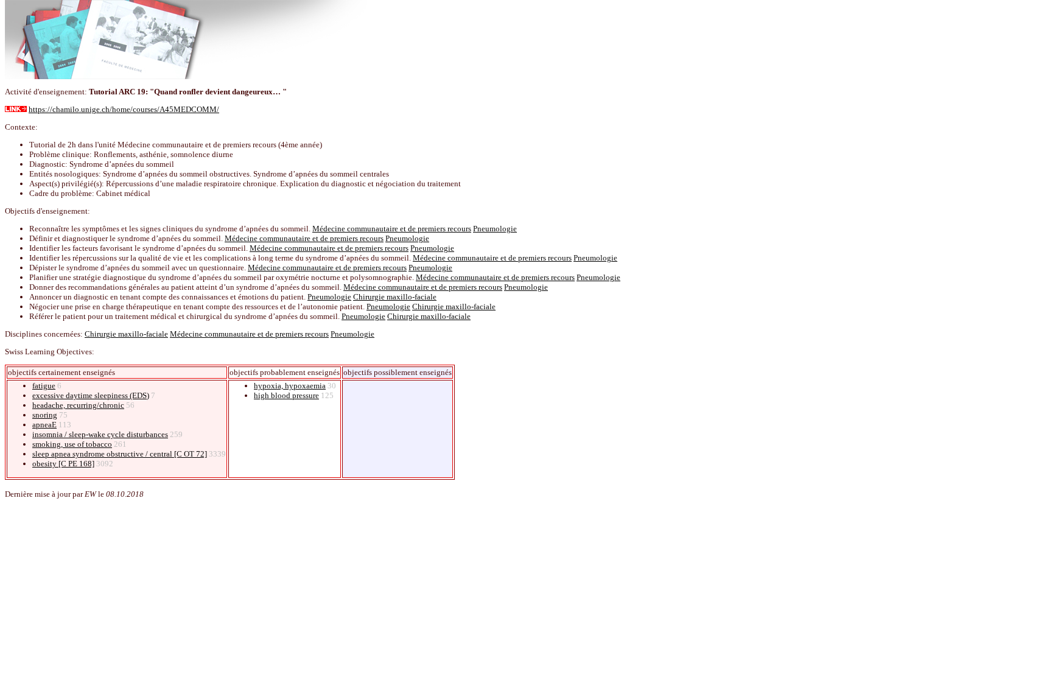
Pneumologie (495, 228)
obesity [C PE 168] (63, 463)
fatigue (43, 385)
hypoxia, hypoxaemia (290, 385)
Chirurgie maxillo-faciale (395, 296)
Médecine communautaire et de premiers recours (391, 228)
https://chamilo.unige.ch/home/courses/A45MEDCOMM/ (124, 109)
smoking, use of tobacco (72, 444)
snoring (44, 414)
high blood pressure (286, 395)
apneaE (44, 424)
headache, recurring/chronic (78, 405)
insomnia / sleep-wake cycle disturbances (100, 434)
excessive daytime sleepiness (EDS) (90, 395)
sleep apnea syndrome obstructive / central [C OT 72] (119, 453)
